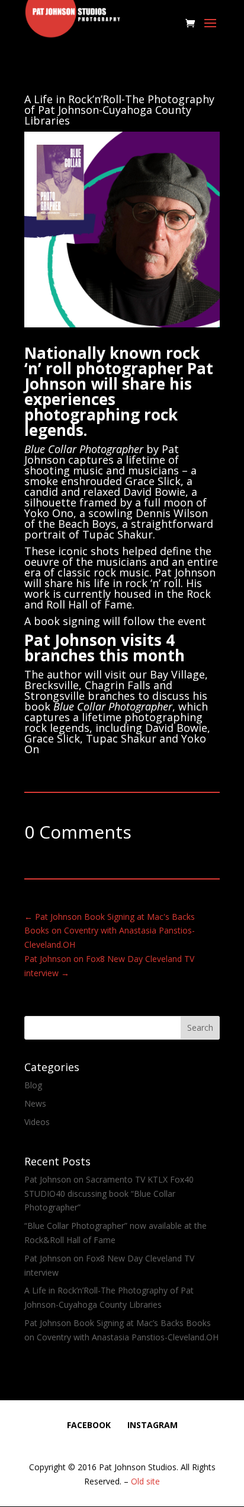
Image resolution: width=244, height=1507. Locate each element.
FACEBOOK (89, 1424)
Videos (37, 1121)
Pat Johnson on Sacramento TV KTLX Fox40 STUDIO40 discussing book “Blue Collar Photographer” (109, 1193)
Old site (145, 1481)
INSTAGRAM (152, 1424)
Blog (33, 1085)
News (35, 1103)
